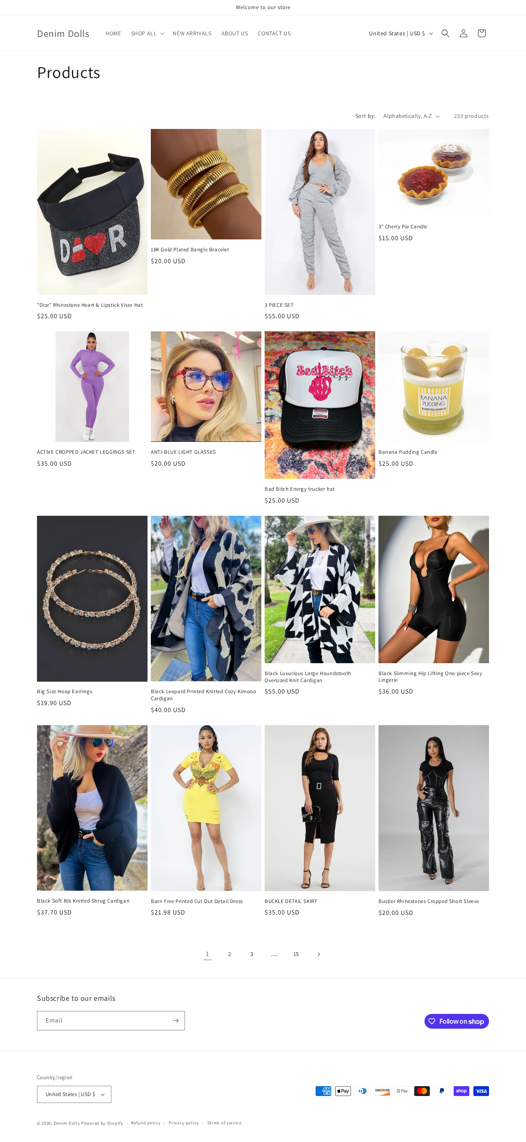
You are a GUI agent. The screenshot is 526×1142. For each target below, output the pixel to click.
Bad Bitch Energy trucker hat (300, 489)
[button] (147, 33)
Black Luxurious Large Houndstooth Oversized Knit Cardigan (308, 677)
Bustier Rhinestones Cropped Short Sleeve (428, 901)
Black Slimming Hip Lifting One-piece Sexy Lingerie (430, 677)
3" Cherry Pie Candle (402, 226)
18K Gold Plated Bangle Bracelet (190, 249)
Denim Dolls (67, 1123)
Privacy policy (183, 1123)
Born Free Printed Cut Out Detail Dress (197, 901)
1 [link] (207, 953)
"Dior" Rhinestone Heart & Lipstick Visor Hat (90, 305)
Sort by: (365, 115)
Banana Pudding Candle (408, 452)
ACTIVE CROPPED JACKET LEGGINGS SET (86, 452)
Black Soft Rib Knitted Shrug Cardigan (83, 901)
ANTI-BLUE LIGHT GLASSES (183, 452)
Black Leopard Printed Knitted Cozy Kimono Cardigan (203, 695)
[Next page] (318, 954)
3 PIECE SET (279, 305)
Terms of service (224, 1123)
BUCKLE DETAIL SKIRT (291, 901)
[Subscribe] (175, 1020)
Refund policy (145, 1123)
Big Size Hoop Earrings (64, 691)
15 (296, 954)
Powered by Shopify (102, 1123)
